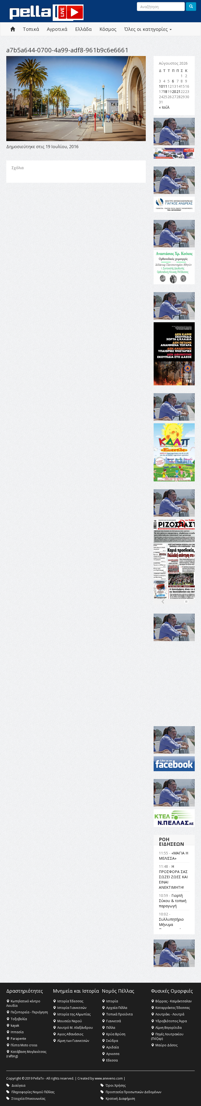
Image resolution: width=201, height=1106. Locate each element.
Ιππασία (17, 1032)
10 (161, 86)
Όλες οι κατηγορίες (146, 29)
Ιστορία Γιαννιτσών (71, 1007)
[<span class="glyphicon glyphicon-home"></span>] (12, 29)
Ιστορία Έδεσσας (70, 1001)
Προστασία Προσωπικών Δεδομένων (133, 1092)
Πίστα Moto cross (24, 1045)
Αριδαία (112, 1047)
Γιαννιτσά (113, 1021)
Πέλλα (110, 1027)
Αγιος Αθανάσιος (70, 1034)
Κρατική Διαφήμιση (120, 1098)
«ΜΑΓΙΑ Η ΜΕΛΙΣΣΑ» (173, 856)
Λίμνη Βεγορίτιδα (168, 1027)
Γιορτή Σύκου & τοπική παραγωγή (172, 900)
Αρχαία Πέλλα (116, 1007)
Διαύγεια (18, 1085)
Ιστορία (112, 1001)
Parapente (18, 1038)
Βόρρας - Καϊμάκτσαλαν (173, 1001)
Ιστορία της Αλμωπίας (74, 1014)
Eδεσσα (112, 1060)
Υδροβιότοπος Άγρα (171, 1021)
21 (178, 91)
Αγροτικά (57, 29)
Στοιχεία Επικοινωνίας (28, 1098)
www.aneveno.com (109, 1078)
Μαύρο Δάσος (166, 1045)
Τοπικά (31, 29)
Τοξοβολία (19, 1019)
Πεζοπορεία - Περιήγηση (29, 1012)
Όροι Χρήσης (116, 1085)
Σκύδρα (112, 1040)
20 (174, 91)
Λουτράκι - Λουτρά (169, 1014)
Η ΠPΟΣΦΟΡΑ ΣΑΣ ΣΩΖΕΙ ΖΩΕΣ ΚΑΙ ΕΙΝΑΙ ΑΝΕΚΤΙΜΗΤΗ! (173, 877)
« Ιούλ (164, 107)
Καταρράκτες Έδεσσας (172, 1007)
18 (165, 91)
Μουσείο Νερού (69, 1021)
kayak (15, 1025)
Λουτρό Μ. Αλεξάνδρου (75, 1027)
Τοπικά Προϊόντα (119, 1014)
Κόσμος (107, 29)
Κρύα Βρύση (115, 1034)
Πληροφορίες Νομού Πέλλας (33, 1092)
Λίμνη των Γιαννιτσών (73, 1040)
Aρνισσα (112, 1054)
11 (165, 86)
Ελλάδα (83, 29)
